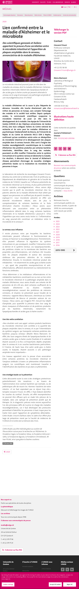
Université (35, 2)
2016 (58, 245)
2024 (58, 224)
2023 (58, 227)
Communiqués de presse (9, 15)
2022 (58, 229)
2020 (4, 21)
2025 (57, 221)
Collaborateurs (58, 2)
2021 (57, 232)
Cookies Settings (8, 584)
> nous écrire (67, 191)
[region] (39, 580)
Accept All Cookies (55, 584)
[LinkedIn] (65, 149)
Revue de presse (29, 15)
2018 (58, 240)
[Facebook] (56, 149)
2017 (57, 242)
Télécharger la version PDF (61, 31)
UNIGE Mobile (46, 569)
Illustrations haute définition (64, 118)
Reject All (69, 584)
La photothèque (7, 507)
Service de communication (69, 15)
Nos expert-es (6, 500)
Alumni (73, 2)
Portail (65, 7)
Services (67, 2)
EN (74, 7)
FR (72, 7)
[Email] (69, 149)
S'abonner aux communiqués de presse (16, 520)
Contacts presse (57, 15)
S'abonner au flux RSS (67, 155)
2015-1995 (60, 250)
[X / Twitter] (67, 569)
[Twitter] (60, 149)
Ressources (20, 15)
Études (49, 2)
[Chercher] (69, 7)
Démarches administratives (27, 572)
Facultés (43, 2)
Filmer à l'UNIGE (47, 15)
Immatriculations (27, 566)
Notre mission (38, 15)
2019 (58, 237)
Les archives (5, 513)
